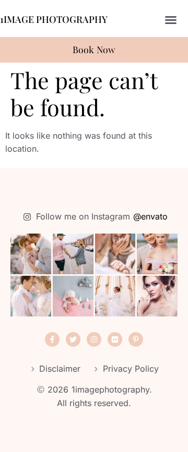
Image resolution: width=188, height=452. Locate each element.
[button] (170, 19)
